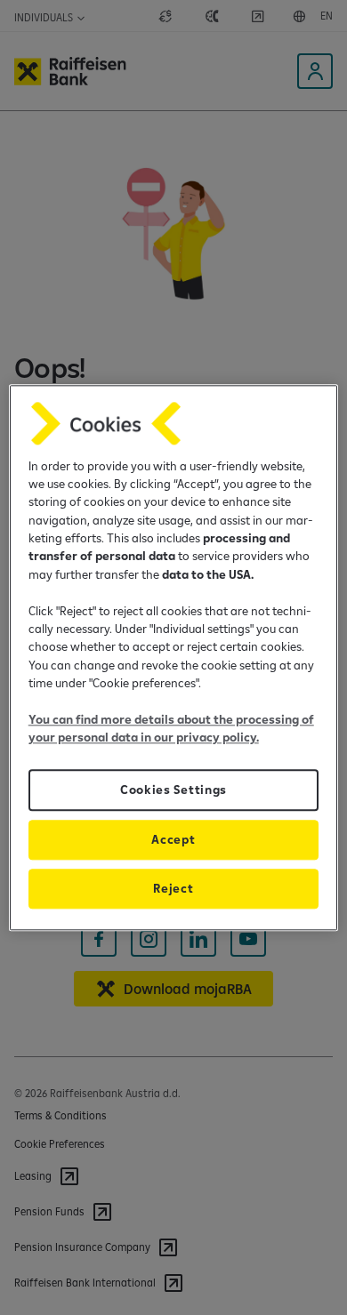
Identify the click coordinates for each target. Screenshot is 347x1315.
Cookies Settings (173, 790)
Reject (173, 888)
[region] (174, 657)
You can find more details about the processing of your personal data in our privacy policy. (171, 728)
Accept (173, 839)
